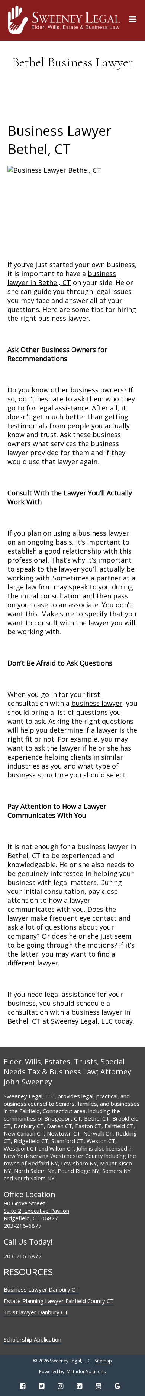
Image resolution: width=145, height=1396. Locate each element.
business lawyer (103, 533)
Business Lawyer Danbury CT (41, 1289)
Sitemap (103, 1361)
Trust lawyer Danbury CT (36, 1312)
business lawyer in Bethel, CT (61, 278)
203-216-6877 (23, 1225)
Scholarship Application (32, 1339)
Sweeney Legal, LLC (82, 1021)
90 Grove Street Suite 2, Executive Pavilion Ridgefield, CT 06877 (36, 1210)
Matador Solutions (86, 1371)
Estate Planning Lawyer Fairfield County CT (59, 1301)
